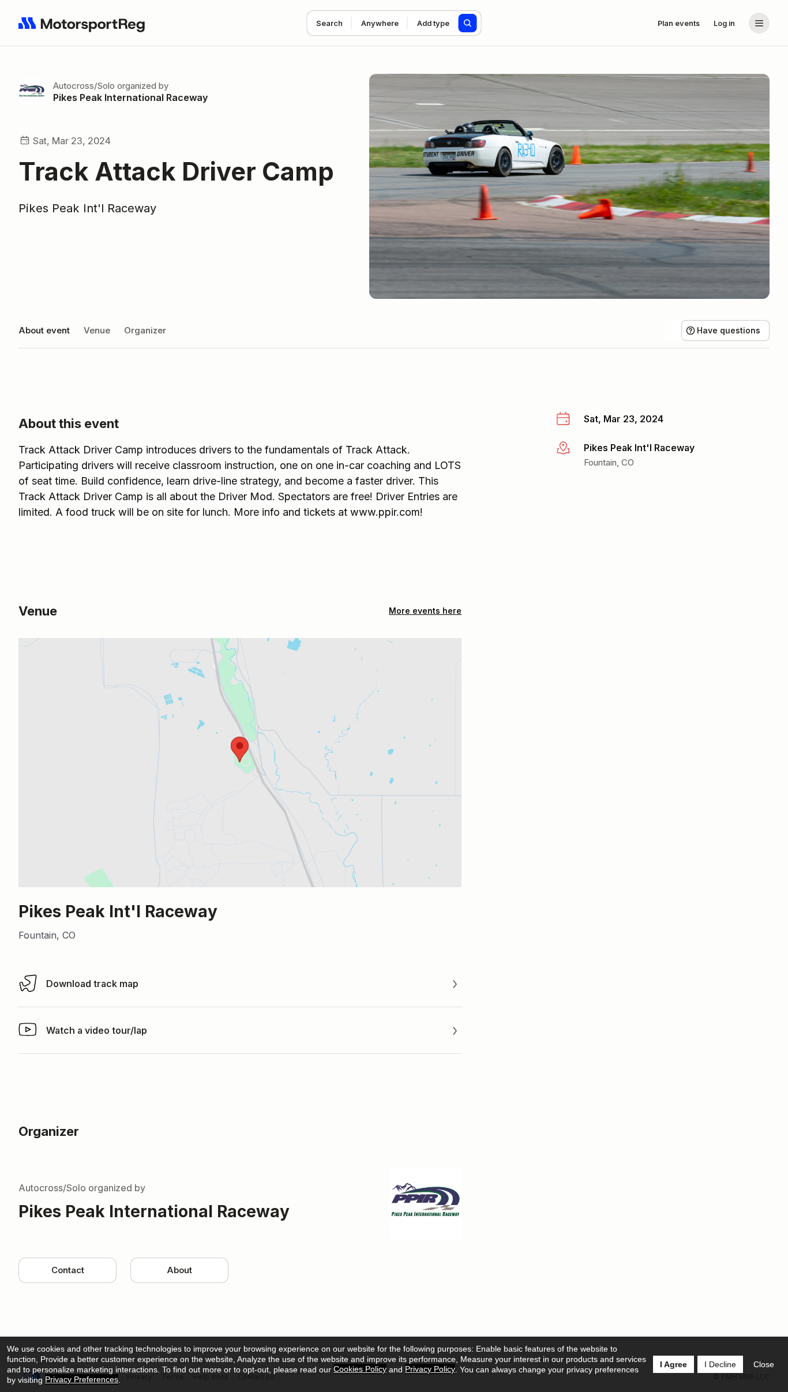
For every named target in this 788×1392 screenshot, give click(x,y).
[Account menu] (759, 23)
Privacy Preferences (81, 1379)
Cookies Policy (360, 1369)
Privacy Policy (430, 1369)
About (179, 1270)
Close (763, 1364)
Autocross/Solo (84, 85)
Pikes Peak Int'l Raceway (87, 208)
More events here (425, 611)
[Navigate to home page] (81, 23)
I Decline (720, 1364)
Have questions (728, 330)
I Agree (673, 1364)
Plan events (679, 23)
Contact (67, 1270)
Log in (724, 23)
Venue (97, 330)
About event (44, 330)
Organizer (145, 330)
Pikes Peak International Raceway (130, 97)
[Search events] (468, 23)
